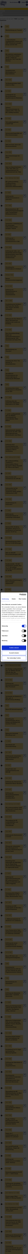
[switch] (24, 631)
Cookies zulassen (14, 647)
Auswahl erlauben (14, 653)
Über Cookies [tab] (22, 599)
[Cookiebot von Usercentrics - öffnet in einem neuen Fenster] (19, 595)
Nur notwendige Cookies (14, 658)
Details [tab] (14, 599)
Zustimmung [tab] (5, 599)
